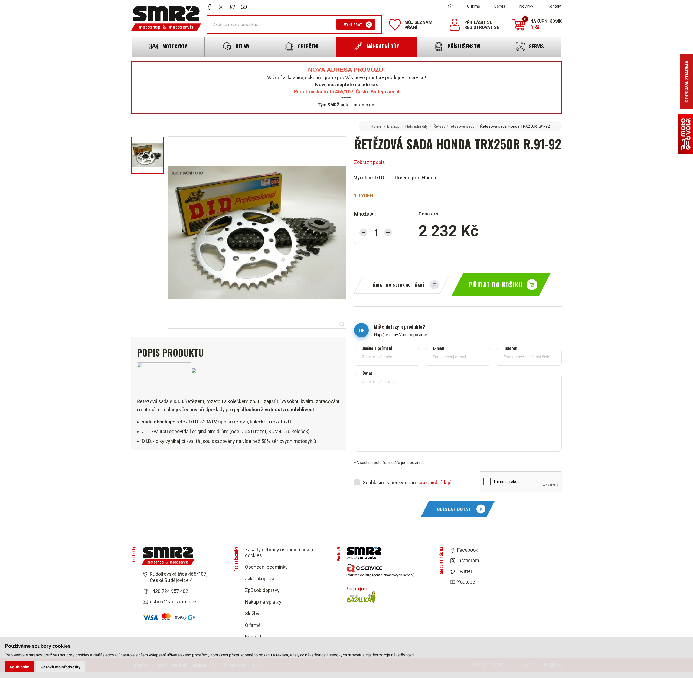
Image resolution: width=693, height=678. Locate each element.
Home (376, 126)
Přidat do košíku (495, 284)
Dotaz (367, 373)
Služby (252, 613)
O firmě (473, 6)
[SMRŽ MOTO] (166, 18)
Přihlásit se (478, 22)
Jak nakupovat (260, 578)
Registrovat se (481, 27)
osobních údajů (435, 482)
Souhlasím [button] (20, 666)
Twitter (464, 571)
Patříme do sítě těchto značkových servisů (380, 575)
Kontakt (554, 6)
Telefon (510, 348)
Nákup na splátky (263, 602)
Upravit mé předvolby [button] (60, 666)
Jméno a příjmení (377, 348)
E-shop (393, 126)
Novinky (526, 6)
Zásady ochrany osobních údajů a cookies (281, 552)
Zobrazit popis (369, 162)
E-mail (438, 348)
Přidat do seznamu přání (397, 285)
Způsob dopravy (262, 590)
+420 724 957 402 (169, 591)
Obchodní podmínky (266, 567)
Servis (499, 6)
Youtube (466, 582)
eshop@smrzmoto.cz (173, 601)
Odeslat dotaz (454, 509)
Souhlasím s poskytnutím (407, 482)
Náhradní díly (416, 126)
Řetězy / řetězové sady (454, 126)
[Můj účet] (455, 25)
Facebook (467, 550)
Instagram (468, 561)
